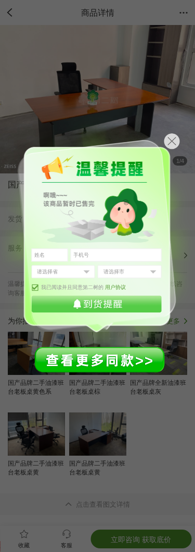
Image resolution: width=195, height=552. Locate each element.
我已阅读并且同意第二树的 (83, 287)
